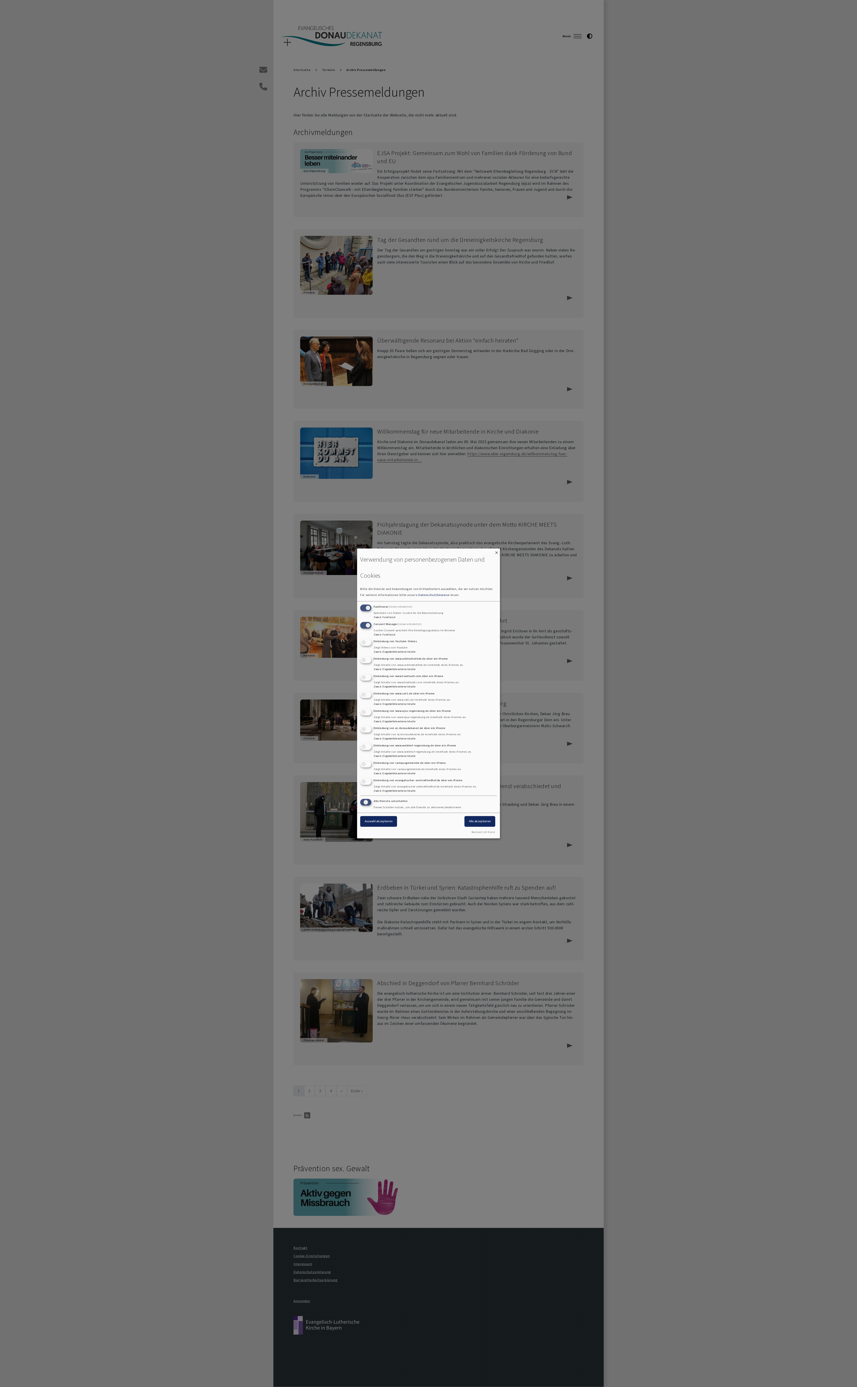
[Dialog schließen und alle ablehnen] (496, 551)
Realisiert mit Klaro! (483, 832)
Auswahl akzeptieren (379, 821)
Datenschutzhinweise (434, 595)
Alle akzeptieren (480, 821)
